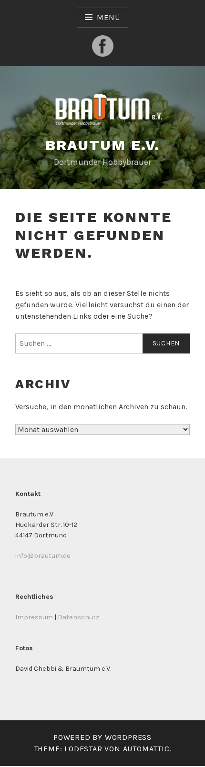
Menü (108, 17)
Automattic (146, 748)
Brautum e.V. (102, 145)
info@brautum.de (43, 556)
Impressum (34, 617)
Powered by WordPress (102, 737)
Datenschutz (78, 617)
